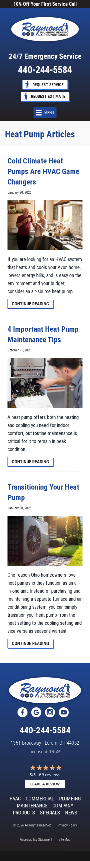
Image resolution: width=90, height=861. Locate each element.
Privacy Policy (67, 825)
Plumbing (70, 798)
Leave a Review (45, 783)
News (71, 812)
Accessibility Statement (36, 839)
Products (24, 812)
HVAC (15, 798)
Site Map (64, 839)
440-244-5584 (45, 69)
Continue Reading (32, 303)
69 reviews (49, 774)
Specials (50, 812)
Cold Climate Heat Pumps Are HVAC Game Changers (43, 171)
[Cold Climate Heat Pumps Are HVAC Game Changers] (45, 225)
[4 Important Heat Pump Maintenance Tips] (45, 383)
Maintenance (32, 805)
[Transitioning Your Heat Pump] (45, 540)
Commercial (40, 798)
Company (62, 805)
